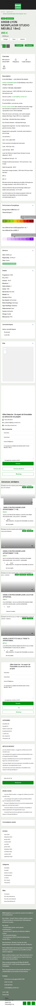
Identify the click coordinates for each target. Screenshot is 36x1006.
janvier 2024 (7, 839)
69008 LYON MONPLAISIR (9, 82)
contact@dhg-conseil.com (23, 1)
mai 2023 (6, 844)
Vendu (4, 994)
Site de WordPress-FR (9, 901)
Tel (18, 469)
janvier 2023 (7, 846)
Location (4, 733)
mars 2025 (6, 834)
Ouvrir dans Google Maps (9, 263)
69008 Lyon (5, 36)
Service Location (10, 611)
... (26, 516)
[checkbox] (3, 460)
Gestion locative (6, 728)
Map (3, 343)
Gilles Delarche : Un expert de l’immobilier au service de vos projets (19, 522)
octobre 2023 (7, 841)
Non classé (5, 736)
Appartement (10, 11)
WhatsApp (18, 474)
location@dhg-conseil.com (19, 96)
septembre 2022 (8, 856)
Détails (4, 270)
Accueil (3, 11)
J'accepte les (12, 460)
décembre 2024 (8, 837)
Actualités (5, 723)
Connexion (7, 894)
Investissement (6, 731)
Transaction (5, 738)
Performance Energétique (10, 205)
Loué (3, 18)
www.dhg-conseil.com (10, 425)
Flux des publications (9, 896)
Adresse (5, 250)
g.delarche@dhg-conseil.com (12, 422)
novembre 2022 (8, 851)
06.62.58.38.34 (8, 419)
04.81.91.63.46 (10, 1)
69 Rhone (12, 257)
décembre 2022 (8, 849)
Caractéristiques (7, 324)
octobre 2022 (7, 854)
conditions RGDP (15, 460)
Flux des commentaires (10, 899)
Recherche (18, 782)
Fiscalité (4, 726)
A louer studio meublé (8, 106)
